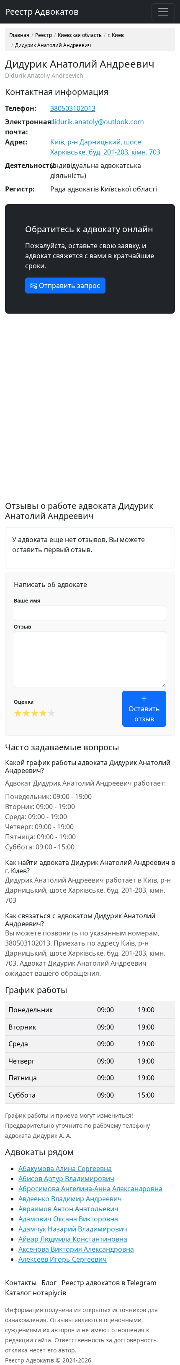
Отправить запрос (68, 285)
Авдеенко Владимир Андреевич (70, 1198)
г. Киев (116, 35)
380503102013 (72, 108)
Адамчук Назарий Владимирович (72, 1229)
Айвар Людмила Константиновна (72, 1239)
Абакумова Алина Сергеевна (65, 1168)
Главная (19, 35)
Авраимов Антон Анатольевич (68, 1208)
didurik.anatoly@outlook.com (97, 121)
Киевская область (80, 35)
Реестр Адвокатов (42, 11)
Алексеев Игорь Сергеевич (62, 1259)
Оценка (23, 701)
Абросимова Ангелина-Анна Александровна (90, 1188)
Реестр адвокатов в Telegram (109, 1282)
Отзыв (22, 626)
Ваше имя (27, 600)
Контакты (20, 1282)
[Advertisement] (90, 410)
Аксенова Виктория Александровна (76, 1249)
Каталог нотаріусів (35, 1292)
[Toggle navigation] (163, 11)
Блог (49, 1282)
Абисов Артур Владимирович (66, 1178)
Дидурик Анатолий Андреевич (53, 45)
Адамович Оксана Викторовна (68, 1219)
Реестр (43, 35)
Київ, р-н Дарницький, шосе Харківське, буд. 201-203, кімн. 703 (105, 147)
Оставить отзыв (144, 713)
